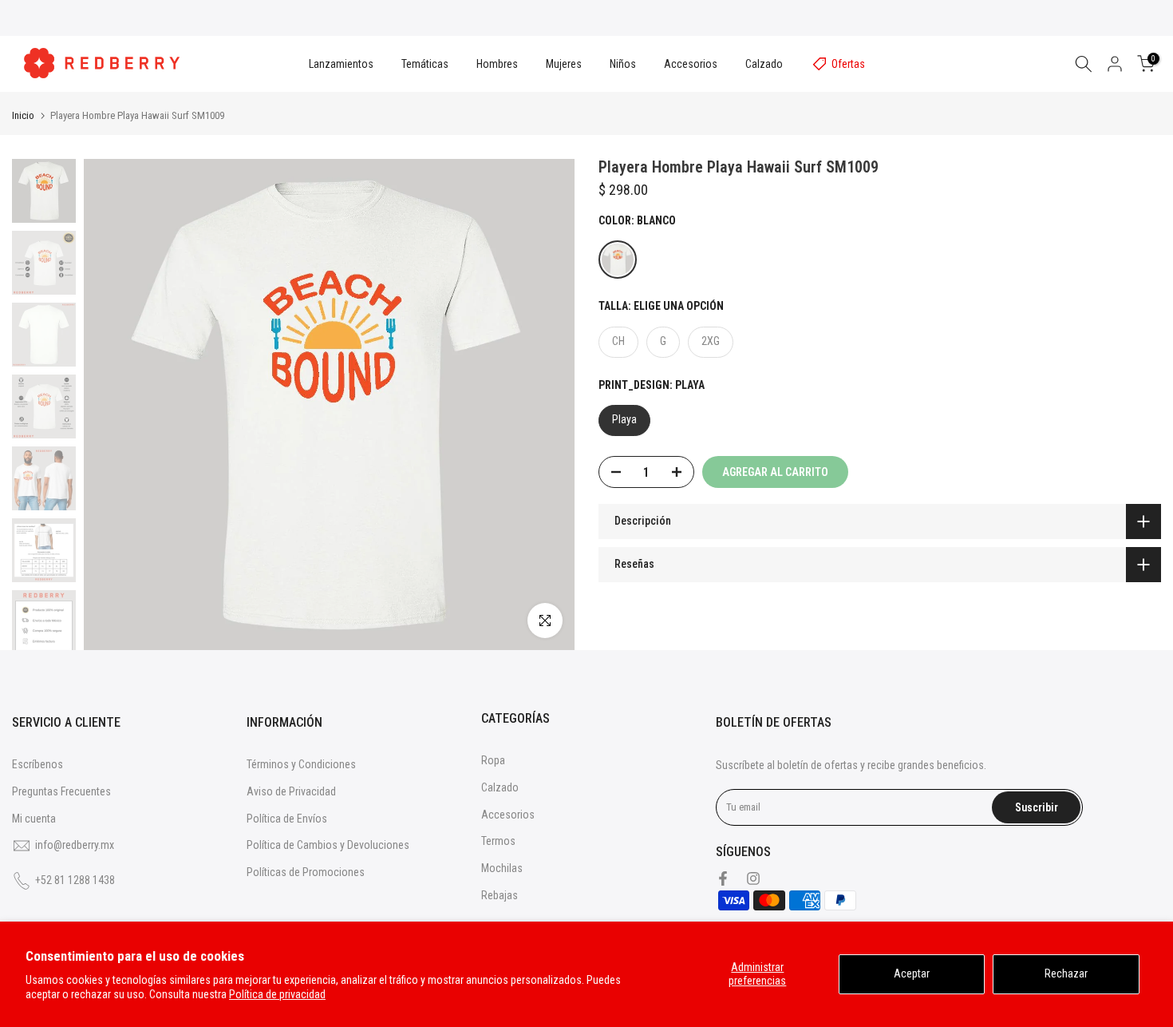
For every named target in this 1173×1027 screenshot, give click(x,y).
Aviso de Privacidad (291, 791)
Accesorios (690, 63)
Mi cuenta (34, 818)
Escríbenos (37, 764)
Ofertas (848, 63)
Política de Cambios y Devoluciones (328, 845)
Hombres (497, 63)
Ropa (493, 760)
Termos (498, 841)
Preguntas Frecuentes (61, 791)
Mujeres (564, 63)
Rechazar (1066, 973)
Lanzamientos (341, 63)
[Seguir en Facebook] (723, 878)
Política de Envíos (287, 818)
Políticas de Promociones (306, 872)
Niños (623, 63)
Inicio (23, 115)
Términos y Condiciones (301, 764)
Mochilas (502, 868)
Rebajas (499, 895)
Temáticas (424, 63)
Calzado (764, 63)
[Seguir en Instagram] (753, 878)
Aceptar (912, 973)
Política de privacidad (277, 994)
